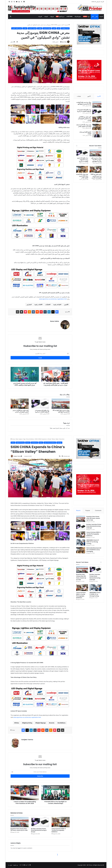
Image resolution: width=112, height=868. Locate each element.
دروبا (86, 16)
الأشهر (89, 96)
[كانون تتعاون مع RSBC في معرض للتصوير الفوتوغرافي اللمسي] (20, 404)
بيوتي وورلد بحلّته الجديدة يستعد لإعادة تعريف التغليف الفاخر (83, 125)
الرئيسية (101, 16)
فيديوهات (52, 16)
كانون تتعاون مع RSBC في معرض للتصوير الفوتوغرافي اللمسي (21, 411)
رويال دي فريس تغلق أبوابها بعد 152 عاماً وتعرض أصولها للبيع (61, 411)
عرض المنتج (60, 16)
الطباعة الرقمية (47, 28)
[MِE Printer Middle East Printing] (90, 7)
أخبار (97, 16)
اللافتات (39, 28)
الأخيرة (99, 96)
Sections (69, 16)
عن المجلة (15, 865)
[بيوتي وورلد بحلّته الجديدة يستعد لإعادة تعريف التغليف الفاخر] (96, 127)
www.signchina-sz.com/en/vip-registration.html (53, 299)
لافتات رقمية (38, 304)
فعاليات (47, 304)
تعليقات (79, 96)
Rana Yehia (64, 42)
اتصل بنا (10, 865)
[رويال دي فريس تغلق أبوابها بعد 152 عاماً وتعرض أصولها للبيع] (61, 404)
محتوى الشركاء (78, 16)
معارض (24, 28)
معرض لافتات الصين (16, 28)
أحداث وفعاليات (65, 28)
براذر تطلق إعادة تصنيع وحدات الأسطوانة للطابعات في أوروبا (42, 411)
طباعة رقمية (56, 304)
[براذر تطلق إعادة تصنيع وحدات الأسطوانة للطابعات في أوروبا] (40, 404)
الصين (54, 28)
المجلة (46, 16)
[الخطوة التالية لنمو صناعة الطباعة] (96, 134)
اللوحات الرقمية (32, 28)
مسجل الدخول (59, 428)
